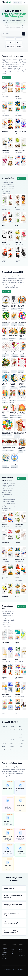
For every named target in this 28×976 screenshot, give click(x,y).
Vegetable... (5, 417)
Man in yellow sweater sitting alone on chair (5, 306)
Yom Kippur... (20, 308)
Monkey (21, 749)
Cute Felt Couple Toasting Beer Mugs (12, 399)
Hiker (3, 388)
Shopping (12, 753)
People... (19, 417)
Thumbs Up (21, 740)
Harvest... (21, 452)
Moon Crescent (5, 467)
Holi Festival (21, 325)
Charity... (20, 415)
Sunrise (12, 739)
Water (11, 756)
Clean (7, 2)
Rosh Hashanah (22, 450)
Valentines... (20, 370)
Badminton (4, 726)
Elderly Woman (14, 467)
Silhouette (17, 260)
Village (3, 756)
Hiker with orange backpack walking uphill (5, 385)
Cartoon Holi (14, 354)
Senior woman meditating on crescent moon (14, 464)
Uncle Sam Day (18, 168)
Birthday (17, 642)
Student (19, 46)
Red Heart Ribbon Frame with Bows (22, 368)
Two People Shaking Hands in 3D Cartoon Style (5, 399)
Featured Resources (4, 955)
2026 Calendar (5, 642)
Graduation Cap (10, 46)
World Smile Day (6, 114)
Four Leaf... (4, 325)
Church (3, 746)
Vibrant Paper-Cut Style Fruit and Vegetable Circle (7, 433)
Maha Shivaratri (22, 339)
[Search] (20, 2)
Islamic (12, 749)
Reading (19, 42)
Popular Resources (4, 951)
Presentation (5, 694)
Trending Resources (4, 947)
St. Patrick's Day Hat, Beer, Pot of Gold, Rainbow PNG (6, 369)
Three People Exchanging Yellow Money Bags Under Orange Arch (21, 414)
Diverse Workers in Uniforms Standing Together (21, 399)
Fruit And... (9, 435)
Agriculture (5, 577)
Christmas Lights (21, 730)
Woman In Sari (12, 418)
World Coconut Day (20, 150)
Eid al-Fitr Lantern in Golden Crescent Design (14, 385)
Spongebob (5, 596)
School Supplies (10, 42)
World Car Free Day (20, 114)
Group (18, 400)
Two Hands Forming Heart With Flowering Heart (5, 353)
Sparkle (21, 753)
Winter (20, 756)
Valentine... (17, 435)
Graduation (5, 677)
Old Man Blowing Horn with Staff (14, 322)
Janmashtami (5, 150)
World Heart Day (22, 387)
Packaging (17, 542)
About (20, 947)
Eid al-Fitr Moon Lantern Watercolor (5, 464)
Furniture (12, 732)
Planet (11, 736)
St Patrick (4, 370)
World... (22, 354)
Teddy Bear (17, 436)
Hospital (3, 749)
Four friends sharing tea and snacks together (13, 337)
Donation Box (13, 309)
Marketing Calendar (4, 959)
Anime (3, 225)
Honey (20, 734)
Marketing (17, 694)
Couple (12, 746)
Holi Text (20, 323)
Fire (3, 732)
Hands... (4, 356)
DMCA (20, 949)
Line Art (4, 242)
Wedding (4, 659)
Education (4, 712)
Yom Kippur (5, 94)
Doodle (4, 260)
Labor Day (19, 39)
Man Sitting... (5, 310)
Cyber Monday (5, 542)
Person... (4, 308)
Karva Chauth (4, 339)
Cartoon (17, 207)
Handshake (4, 402)
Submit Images (12, 952)
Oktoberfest (5, 131)
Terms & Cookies (21, 952)
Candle (3, 729)
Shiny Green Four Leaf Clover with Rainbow (6, 322)
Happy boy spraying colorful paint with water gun (15, 353)
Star (3, 739)
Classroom (18, 712)
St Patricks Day (5, 323)
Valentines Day (5, 354)
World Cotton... (13, 371)
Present (3, 753)
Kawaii (16, 225)
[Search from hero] (23, 34)
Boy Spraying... (15, 356)
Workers (23, 400)
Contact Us (22, 955)
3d (2, 207)
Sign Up (12, 949)
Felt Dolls (12, 402)
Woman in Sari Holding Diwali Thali (13, 414)
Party (16, 659)
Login (12, 947)
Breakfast (4, 743)
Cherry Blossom (14, 729)
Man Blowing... (13, 324)
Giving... (4, 400)
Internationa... (14, 465)
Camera (21, 743)
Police (20, 737)
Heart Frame (20, 372)
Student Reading (22, 357)
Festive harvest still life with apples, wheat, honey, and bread (22, 449)
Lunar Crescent (14, 388)
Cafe (11, 743)
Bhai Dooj (4, 524)
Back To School (9, 39)
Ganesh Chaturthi (6, 168)
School (17, 596)
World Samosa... (12, 338)
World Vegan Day (19, 524)
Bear (20, 726)
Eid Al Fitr (13, 386)
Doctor (20, 746)
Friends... (11, 340)
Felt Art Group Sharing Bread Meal (20, 306)
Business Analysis (19, 559)
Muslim (3, 736)
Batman (12, 726)
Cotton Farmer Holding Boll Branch (14, 369)
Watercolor (18, 242)
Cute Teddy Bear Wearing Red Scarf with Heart (20, 433)
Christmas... (4, 450)
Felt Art (19, 310)
